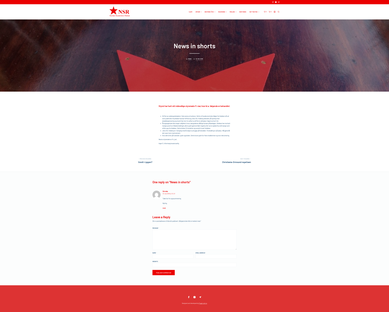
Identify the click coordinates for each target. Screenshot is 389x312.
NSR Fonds (242, 12)
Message (155, 228)
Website (155, 261)
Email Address (201, 253)
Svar (164, 208)
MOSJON (232, 12)
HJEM (190, 12)
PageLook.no (203, 303)
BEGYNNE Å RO (209, 12)
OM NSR (198, 12)
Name (154, 253)
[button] (265, 12)
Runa (190, 59)
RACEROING (221, 12)
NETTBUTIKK (254, 12)
